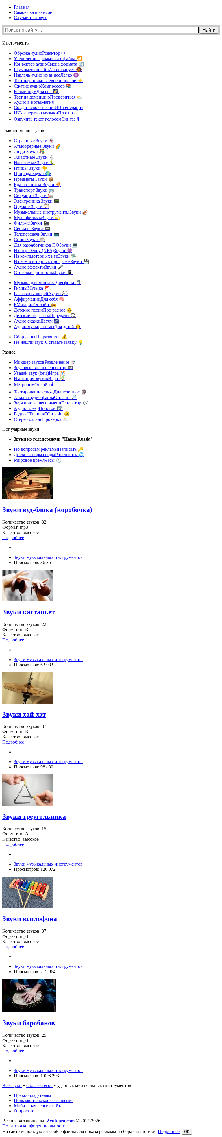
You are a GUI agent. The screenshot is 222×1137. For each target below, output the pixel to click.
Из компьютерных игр (45, 256)
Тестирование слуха (50, 391)
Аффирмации (39, 299)
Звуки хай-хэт (24, 714)
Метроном (33, 384)
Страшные (34, 140)
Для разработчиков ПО (46, 245)
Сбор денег (40, 336)
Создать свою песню (48, 107)
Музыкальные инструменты (51, 212)
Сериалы (32, 228)
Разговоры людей (41, 293)
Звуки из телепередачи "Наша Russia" (53, 439)
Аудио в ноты (34, 102)
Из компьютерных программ (51, 261)
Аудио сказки (37, 321)
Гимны (32, 288)
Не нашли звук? (49, 342)
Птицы (30, 168)
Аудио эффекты (38, 267)
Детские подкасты (45, 315)
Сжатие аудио (43, 86)
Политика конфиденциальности (34, 1125)
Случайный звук (30, 17)
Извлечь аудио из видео (46, 75)
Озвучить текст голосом (46, 119)
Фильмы (31, 223)
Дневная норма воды (49, 454)
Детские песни (43, 310)
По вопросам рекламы (49, 449)
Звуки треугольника (34, 816)
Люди (29, 151)
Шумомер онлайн (48, 69)
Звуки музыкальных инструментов (48, 557)
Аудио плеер (38, 408)
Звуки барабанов (28, 1023)
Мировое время (38, 460)
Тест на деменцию (48, 97)
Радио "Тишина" (42, 413)
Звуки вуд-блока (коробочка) (47, 509)
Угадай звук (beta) (40, 373)
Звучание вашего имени (51, 402)
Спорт (29, 239)
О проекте (24, 1110)
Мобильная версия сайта (38, 1105)
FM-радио (35, 304)
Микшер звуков (45, 362)
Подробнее (169, 1131)
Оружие (31, 206)
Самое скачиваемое (33, 12)
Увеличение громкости (48, 58)
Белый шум (36, 91)
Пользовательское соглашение (43, 1100)
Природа (32, 173)
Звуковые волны (43, 367)
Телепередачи (36, 234)
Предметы (34, 179)
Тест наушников (48, 80)
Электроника (37, 201)
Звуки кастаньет (28, 612)
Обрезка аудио (39, 53)
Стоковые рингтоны (43, 272)
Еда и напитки (37, 184)
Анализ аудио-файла (45, 397)
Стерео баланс (41, 419)
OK (187, 1131)
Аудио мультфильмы (47, 326)
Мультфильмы (37, 217)
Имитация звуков (39, 378)
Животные (34, 157)
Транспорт (34, 190)
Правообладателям (32, 1095)
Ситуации (33, 195)
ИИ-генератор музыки (46, 112)
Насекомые (35, 162)
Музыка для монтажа (47, 282)
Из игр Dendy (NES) (43, 250)
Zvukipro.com (61, 1120)
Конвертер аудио (49, 64)
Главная (21, 7)
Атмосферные (37, 146)
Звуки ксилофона (29, 918)
